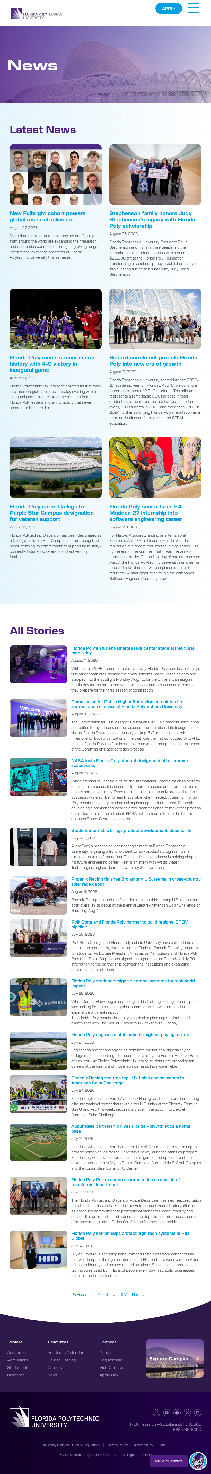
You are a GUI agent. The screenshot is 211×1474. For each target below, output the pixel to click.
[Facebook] (177, 1412)
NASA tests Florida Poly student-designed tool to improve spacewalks (129, 763)
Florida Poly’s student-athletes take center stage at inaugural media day (132, 650)
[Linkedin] (197, 1412)
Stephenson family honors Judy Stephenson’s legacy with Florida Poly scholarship (152, 219)
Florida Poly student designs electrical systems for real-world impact (133, 983)
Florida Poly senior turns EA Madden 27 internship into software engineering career (145, 512)
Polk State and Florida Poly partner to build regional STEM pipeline (129, 924)
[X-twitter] (187, 1412)
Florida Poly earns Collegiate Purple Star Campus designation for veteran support (52, 512)
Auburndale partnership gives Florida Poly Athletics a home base (130, 1128)
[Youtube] (166, 1412)
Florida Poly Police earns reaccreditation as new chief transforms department (125, 1182)
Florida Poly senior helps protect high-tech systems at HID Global (130, 1235)
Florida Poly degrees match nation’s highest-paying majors (130, 1034)
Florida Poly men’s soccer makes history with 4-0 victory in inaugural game (53, 363)
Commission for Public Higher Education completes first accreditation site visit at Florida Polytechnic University (128, 704)
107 (123, 1294)
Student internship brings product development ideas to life (131, 830)
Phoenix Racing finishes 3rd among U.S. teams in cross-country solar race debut (136, 881)
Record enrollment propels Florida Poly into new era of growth (153, 360)
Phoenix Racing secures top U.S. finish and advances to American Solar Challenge (127, 1080)
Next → (138, 1294)
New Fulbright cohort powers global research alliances (48, 216)
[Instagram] (156, 1412)
